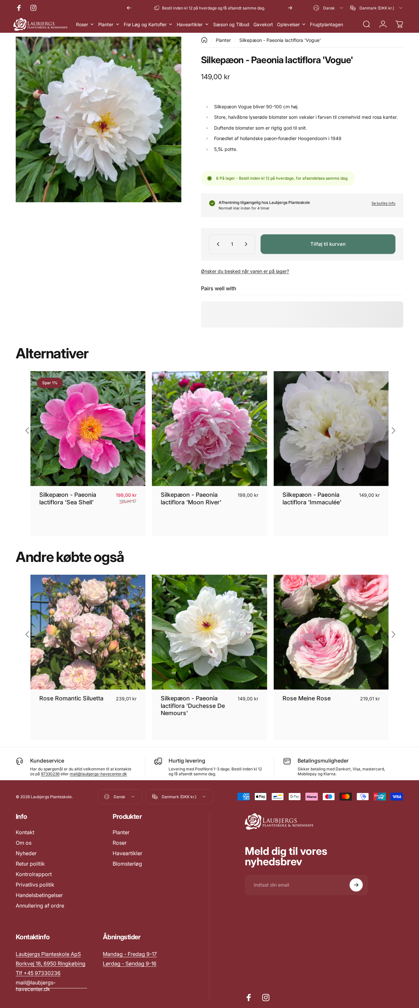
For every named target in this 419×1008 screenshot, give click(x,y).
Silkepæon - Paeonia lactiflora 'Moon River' (191, 498)
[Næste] (290, 8)
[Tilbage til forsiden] (204, 40)
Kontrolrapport (34, 874)
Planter (223, 40)
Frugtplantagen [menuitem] (326, 24)
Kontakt (25, 832)
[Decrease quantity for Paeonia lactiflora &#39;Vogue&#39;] (216, 244)
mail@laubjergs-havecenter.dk (98, 773)
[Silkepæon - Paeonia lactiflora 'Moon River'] (209, 428)
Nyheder (26, 853)
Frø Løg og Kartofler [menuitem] (145, 24)
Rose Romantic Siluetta (71, 698)
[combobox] (328, 8)
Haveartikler (127, 853)
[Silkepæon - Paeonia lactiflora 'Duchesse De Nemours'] (209, 632)
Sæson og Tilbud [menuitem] (231, 24)
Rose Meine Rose (306, 698)
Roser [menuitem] (82, 24)
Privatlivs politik (35, 884)
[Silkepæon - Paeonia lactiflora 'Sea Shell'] (87, 428)
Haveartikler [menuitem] (190, 24)
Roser (120, 842)
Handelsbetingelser (39, 895)
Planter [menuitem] (105, 24)
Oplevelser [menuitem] (288, 24)
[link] (130, 954)
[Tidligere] (129, 8)
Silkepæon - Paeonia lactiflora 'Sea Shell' (67, 498)
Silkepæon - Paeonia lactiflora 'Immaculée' (311, 498)
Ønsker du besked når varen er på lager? (245, 271)
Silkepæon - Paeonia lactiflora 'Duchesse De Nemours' (193, 705)
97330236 (50, 773)
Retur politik (30, 863)
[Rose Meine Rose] (331, 632)
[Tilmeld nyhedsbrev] (356, 884)
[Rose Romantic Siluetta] (87, 632)
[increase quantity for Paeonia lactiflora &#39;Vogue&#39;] (247, 244)
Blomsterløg (127, 863)
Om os (23, 842)
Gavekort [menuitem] (263, 24)
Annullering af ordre (40, 905)
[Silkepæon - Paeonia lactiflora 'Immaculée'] (331, 428)
